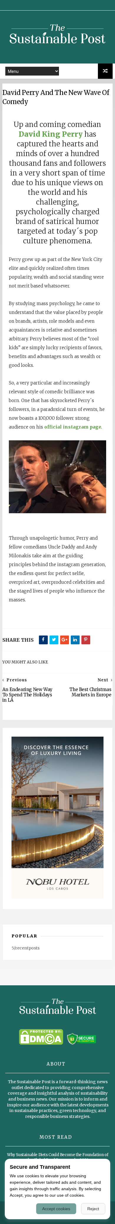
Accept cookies (56, 1208)
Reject (93, 1208)
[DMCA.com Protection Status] (41, 1043)
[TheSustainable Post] (57, 51)
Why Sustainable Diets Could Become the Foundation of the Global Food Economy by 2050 (57, 1157)
